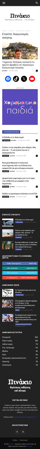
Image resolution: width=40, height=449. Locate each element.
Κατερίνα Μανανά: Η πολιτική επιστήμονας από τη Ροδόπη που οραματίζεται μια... (26, 244)
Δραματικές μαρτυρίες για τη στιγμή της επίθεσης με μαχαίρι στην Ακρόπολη (18, 181)
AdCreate (29, 446)
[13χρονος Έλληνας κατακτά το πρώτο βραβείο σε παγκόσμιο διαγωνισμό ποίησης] (20, 50)
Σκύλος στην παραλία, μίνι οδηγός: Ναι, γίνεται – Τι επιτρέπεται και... (25, 233)
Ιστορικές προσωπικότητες (23, 324)
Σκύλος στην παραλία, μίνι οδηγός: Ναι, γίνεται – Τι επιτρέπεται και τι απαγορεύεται (19, 150)
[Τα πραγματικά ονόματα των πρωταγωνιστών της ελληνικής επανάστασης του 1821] (7, 318)
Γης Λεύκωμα (19, 295)
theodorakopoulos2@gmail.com (24, 417)
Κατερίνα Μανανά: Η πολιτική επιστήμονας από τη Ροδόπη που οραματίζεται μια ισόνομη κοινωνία (17, 165)
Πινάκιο (15, 440)
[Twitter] (23, 432)
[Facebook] (17, 432)
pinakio (4, 70)
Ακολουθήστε (31, 268)
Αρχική (4, 31)
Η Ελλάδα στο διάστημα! (13, 137)
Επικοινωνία (23, 440)
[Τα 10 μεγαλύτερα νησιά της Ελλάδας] (7, 293)
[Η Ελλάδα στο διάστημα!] (7, 222)
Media (17, 310)
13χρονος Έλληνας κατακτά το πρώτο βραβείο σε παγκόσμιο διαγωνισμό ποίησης (18, 65)
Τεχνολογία (6, 140)
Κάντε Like (32, 263)
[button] (3, 3)
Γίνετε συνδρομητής (28, 277)
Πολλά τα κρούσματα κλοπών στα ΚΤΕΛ (19, 194)
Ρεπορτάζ (5, 58)
